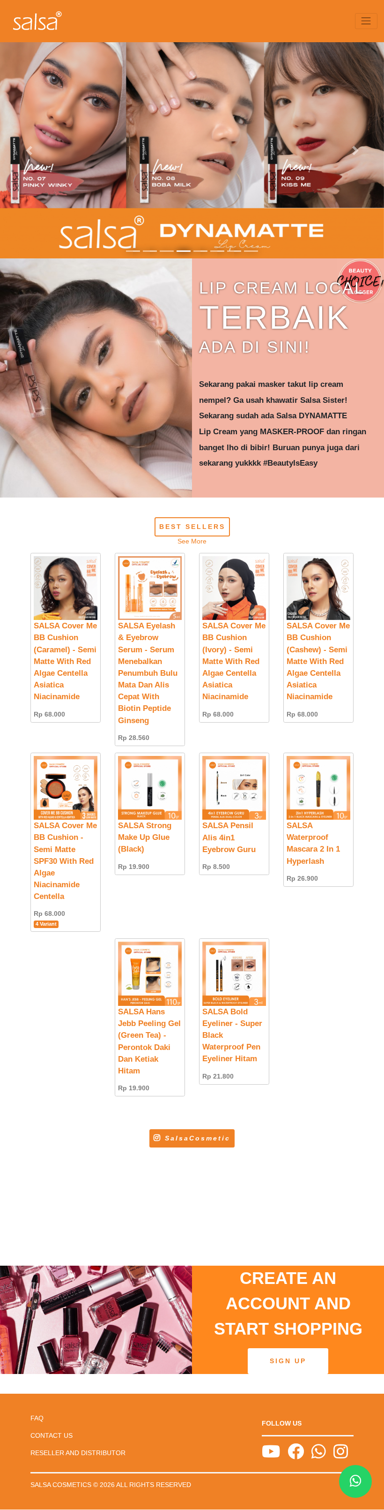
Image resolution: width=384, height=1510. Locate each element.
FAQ (37, 1418)
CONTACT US (51, 1435)
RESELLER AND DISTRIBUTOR (78, 1453)
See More (192, 541)
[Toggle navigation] (366, 21)
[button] (29, 150)
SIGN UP (288, 1361)
